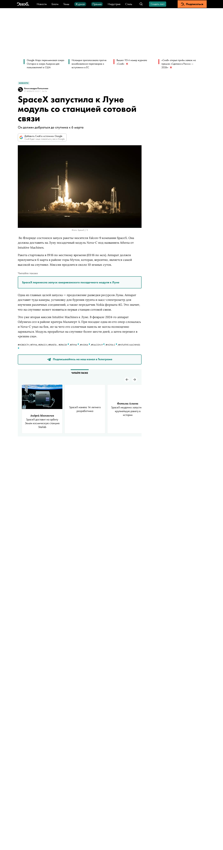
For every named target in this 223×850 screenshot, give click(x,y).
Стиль (128, 4)
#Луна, (34, 344)
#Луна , (75, 344)
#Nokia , (85, 344)
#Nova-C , (112, 344)
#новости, (24, 344)
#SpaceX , (64, 344)
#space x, (43, 344)
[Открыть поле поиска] (141, 4)
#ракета (52, 344)
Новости (42, 4)
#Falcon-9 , (98, 344)
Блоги (55, 4)
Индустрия (114, 4)
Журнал (80, 4)
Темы (66, 4)
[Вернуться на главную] (23, 4)
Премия (97, 4)
